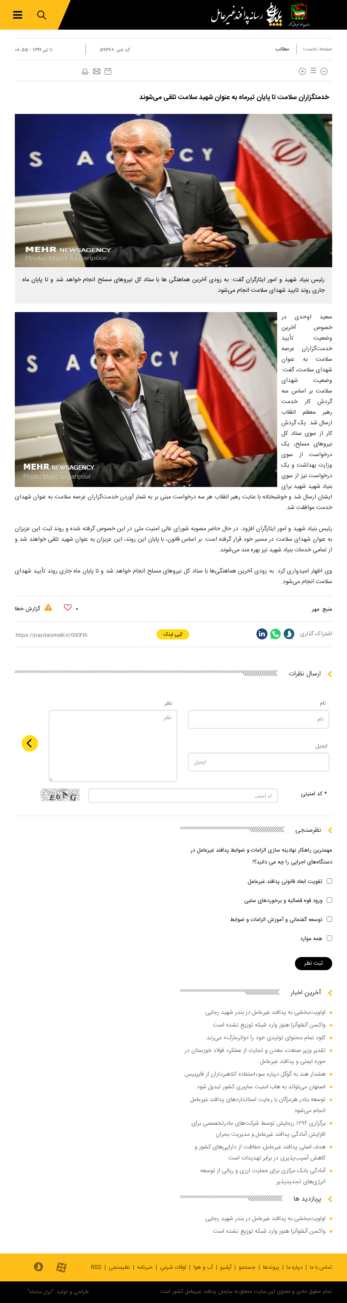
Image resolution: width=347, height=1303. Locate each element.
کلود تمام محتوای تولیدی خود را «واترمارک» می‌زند (266, 1038)
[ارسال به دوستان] (96, 72)
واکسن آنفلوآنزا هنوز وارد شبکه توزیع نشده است (269, 1025)
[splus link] (289, 633)
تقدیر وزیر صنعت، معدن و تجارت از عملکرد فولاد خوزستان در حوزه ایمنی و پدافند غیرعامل (255, 1056)
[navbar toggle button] (17, 15)
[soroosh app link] (39, 1267)
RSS (96, 1267)
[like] (68, 607)
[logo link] (248, 15)
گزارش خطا (28, 609)
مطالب (282, 49)
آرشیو (225, 1267)
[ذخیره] (108, 71)
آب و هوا (203, 1267)
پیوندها (271, 1267)
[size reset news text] (312, 71)
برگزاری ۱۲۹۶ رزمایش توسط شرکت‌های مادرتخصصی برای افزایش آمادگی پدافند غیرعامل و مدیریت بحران (258, 1129)
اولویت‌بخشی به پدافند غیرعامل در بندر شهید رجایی (265, 1012)
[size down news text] (324, 71)
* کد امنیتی (314, 794)
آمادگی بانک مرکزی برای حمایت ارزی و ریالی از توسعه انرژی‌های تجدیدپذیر (262, 1176)
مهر (315, 609)
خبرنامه (145, 1267)
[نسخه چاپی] (84, 72)
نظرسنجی (119, 1267)
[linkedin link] (261, 633)
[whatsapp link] (275, 633)
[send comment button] (30, 743)
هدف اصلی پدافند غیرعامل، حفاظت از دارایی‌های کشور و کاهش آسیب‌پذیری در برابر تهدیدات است (260, 1152)
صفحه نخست (317, 49)
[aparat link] (61, 1268)
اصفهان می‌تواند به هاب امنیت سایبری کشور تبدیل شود (261, 1087)
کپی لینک (172, 634)
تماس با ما (321, 1267)
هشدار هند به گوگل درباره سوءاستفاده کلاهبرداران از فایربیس (255, 1074)
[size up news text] (302, 71)
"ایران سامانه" (41, 1292)
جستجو (247, 1267)
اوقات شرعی (173, 1267)
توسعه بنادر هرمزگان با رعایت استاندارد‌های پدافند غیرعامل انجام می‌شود (257, 1105)
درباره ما (294, 1267)
